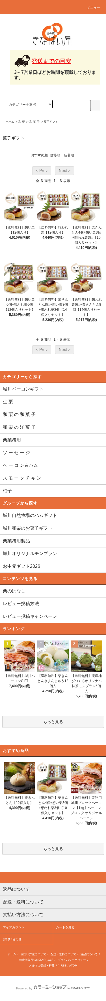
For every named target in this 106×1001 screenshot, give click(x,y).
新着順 (69, 155)
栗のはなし (14, 590)
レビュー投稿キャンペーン (30, 616)
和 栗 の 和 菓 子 (29, 121)
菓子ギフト (51, 121)
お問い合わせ (12, 939)
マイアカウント (14, 927)
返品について (89, 954)
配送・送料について (63, 954)
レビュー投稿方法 (21, 603)
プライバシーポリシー (72, 959)
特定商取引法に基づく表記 (36, 959)
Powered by (24, 988)
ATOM (73, 965)
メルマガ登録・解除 (42, 965)
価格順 (55, 155)
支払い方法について (33, 954)
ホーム (10, 121)
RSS (64, 965)
